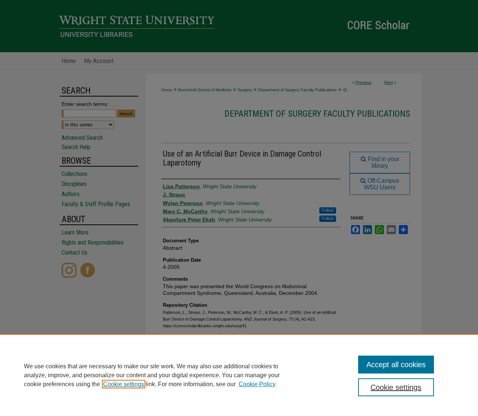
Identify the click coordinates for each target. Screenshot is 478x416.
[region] (239, 375)
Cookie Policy (257, 384)
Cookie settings (123, 384)
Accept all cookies (396, 364)
